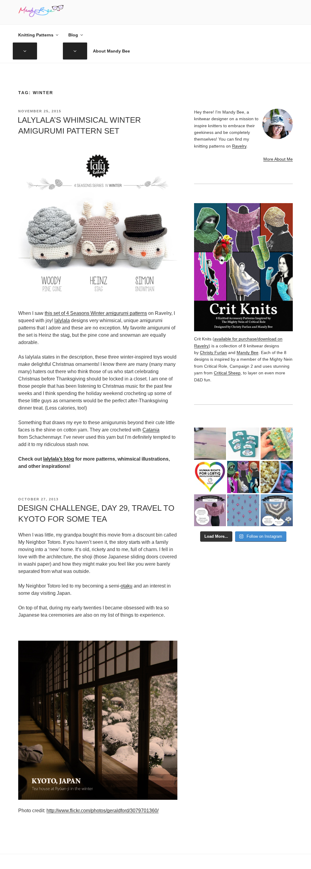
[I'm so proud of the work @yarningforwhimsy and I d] (243, 477)
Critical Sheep (227, 372)
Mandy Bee (247, 352)
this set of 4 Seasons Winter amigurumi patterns (96, 313)
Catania (150, 429)
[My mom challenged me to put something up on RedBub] (243, 444)
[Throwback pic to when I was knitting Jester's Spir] (277, 477)
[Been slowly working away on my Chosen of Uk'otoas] (277, 444)
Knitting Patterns (35, 34)
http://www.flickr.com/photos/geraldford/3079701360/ (102, 810)
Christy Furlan (213, 352)
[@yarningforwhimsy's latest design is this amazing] (277, 510)
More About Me (278, 159)
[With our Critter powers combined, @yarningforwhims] (210, 477)
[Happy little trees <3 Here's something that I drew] (243, 510)
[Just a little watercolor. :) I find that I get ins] (210, 444)
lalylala (62, 320)
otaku (126, 585)
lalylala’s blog (58, 459)
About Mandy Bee (111, 51)
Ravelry (239, 146)
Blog (73, 34)
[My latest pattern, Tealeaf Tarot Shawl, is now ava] (210, 510)
